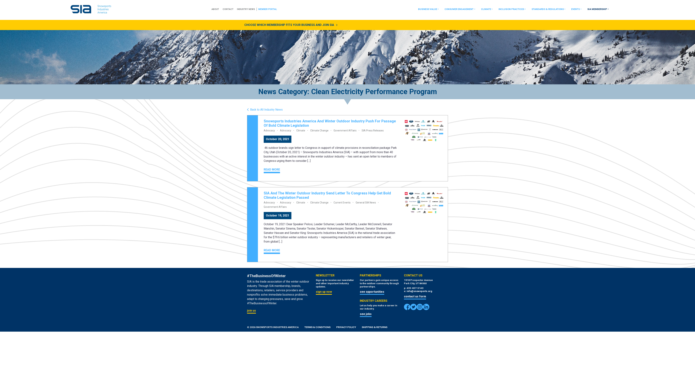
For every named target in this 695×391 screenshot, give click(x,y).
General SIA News (366, 202)
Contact (228, 9)
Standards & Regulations (548, 9)
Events (575, 9)
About (215, 9)
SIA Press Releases (373, 130)
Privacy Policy (346, 327)
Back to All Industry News (266, 109)
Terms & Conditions (317, 327)
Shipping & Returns (374, 327)
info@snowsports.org (419, 291)
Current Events (342, 202)
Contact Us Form (415, 296)
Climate (486, 9)
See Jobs (366, 314)
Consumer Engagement (459, 9)
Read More (272, 169)
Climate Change (319, 130)
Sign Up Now (324, 291)
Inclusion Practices (511, 9)
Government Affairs (345, 130)
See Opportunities (372, 291)
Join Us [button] (251, 310)
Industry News (246, 9)
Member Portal (267, 9)
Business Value (427, 9)
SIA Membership (597, 9)
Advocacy (269, 130)
